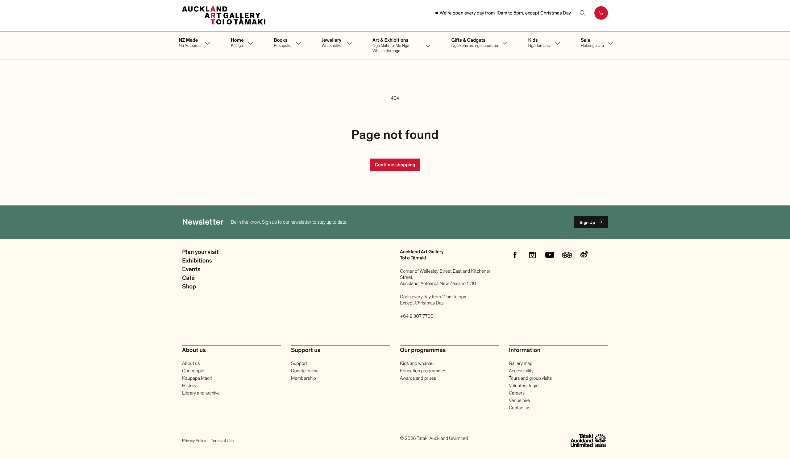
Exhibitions (197, 261)
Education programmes (423, 370)
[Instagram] (532, 255)
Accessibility (521, 370)
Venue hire (519, 400)
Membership (303, 378)
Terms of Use (222, 440)
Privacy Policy (194, 440)
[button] (582, 13)
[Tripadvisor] (567, 255)
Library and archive (201, 393)
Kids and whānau (417, 363)
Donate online (305, 370)
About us (191, 363)
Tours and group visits (530, 378)
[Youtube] (549, 255)
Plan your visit (200, 252)
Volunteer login (523, 385)
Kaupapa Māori (197, 378)
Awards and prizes (418, 378)
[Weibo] (584, 255)
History (189, 385)
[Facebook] (515, 255)
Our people (193, 370)
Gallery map (520, 363)
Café (188, 278)
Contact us (519, 407)
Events (191, 270)
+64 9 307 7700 (417, 316)
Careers (517, 393)
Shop (189, 287)
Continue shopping (395, 164)
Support (299, 363)
